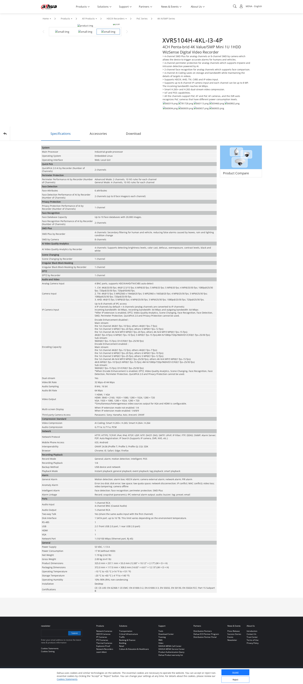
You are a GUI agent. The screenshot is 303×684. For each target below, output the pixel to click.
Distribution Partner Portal (205, 637)
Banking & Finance (127, 640)
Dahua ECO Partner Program (206, 634)
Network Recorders (104, 649)
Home (46, 18)
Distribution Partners (202, 631)
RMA (160, 640)
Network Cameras (104, 631)
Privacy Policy (252, 643)
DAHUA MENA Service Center (171, 649)
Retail (121, 646)
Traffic (122, 637)
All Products (88, 18)
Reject (235, 679)
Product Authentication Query (171, 652)
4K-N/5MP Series (166, 18)
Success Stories (234, 634)
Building (122, 643)
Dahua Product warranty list (170, 655)
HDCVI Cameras (103, 634)
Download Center (166, 634)
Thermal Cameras (104, 643)
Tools (160, 631)
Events (230, 637)
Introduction (252, 631)
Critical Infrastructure (128, 634)
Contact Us (251, 634)
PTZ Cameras (102, 640)
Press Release (233, 631)
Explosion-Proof (103, 646)
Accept (235, 672)
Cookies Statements (67, 679)
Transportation (125, 631)
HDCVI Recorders (116, 18)
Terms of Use (252, 640)
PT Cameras (101, 637)
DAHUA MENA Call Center (169, 646)
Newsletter (232, 640)
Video (160, 643)
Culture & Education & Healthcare (134, 649)
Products (65, 18)
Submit (74, 633)
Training (162, 637)
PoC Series (142, 18)
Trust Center (252, 637)
